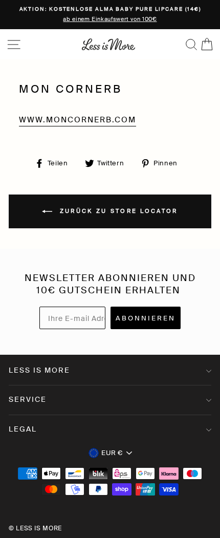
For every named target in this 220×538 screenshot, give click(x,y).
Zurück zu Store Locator (117, 210)
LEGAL (23, 429)
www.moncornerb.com (77, 120)
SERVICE (28, 399)
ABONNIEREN (145, 318)
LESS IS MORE (39, 370)
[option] (110, 14)
